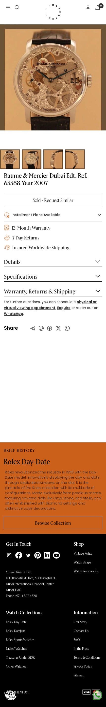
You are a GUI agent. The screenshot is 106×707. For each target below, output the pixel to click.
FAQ (77, 639)
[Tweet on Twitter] (33, 328)
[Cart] (97, 7)
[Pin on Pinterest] (41, 328)
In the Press (81, 648)
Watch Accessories (86, 571)
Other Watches (16, 666)
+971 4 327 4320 (26, 596)
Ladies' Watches (16, 648)
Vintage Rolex (83, 553)
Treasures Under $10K (20, 657)
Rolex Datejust (15, 631)
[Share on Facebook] (50, 328)
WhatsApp (13, 313)
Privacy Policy (83, 666)
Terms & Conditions (87, 657)
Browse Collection (53, 523)
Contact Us (81, 631)
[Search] (17, 7)
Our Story (80, 622)
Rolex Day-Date (16, 622)
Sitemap (79, 675)
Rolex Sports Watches (20, 639)
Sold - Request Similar (53, 200)
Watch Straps (82, 562)
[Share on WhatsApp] (67, 328)
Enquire (64, 307)
